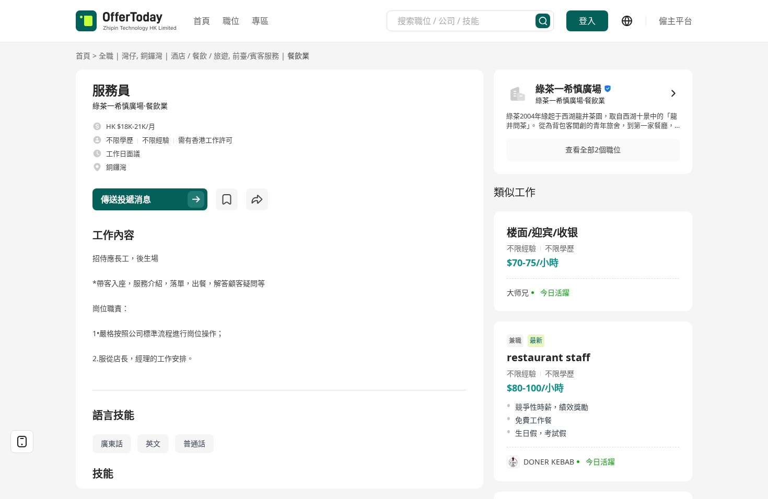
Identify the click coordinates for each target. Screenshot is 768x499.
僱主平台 (675, 21)
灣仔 (129, 56)
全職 (106, 56)
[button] (593, 149)
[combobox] (467, 21)
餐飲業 (298, 56)
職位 (231, 21)
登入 (587, 21)
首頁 (201, 21)
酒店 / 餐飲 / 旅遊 (199, 56)
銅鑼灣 (151, 56)
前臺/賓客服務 (255, 56)
